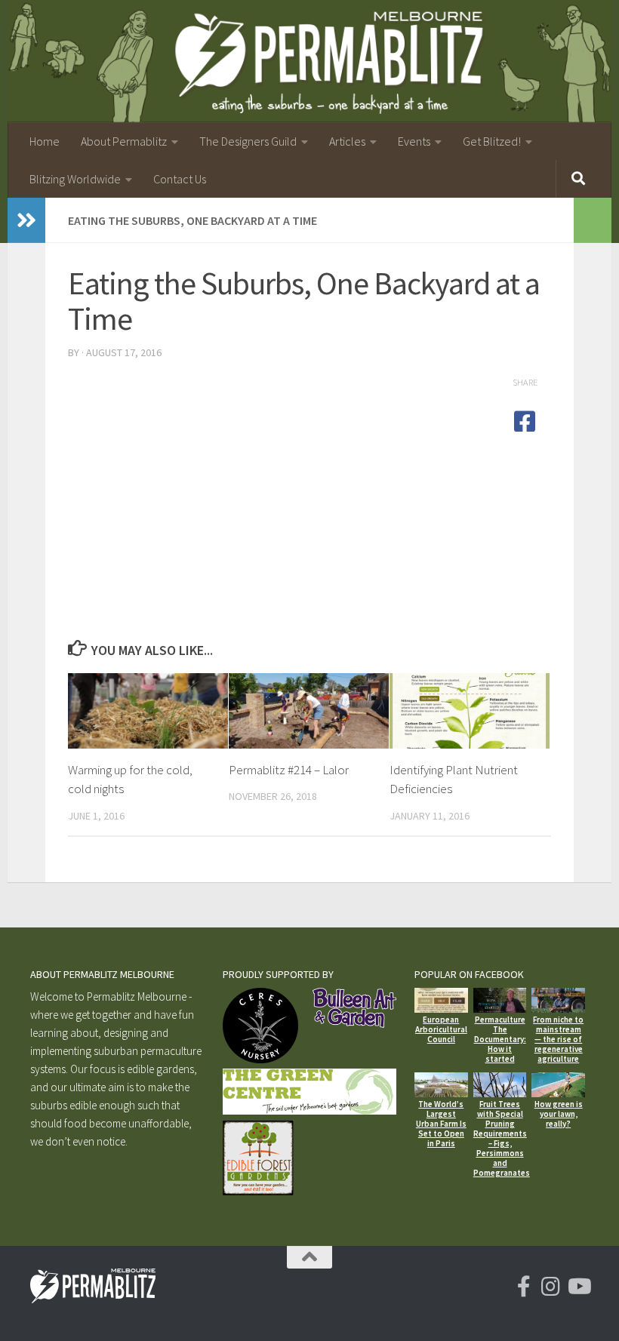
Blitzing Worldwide (75, 178)
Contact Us (179, 178)
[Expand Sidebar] (26, 220)
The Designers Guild (248, 141)
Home (44, 141)
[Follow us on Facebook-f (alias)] (523, 1286)
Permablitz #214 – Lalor (289, 769)
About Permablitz (124, 141)
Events (414, 141)
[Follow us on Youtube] (578, 1286)
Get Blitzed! (492, 141)
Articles (347, 141)
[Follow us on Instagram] (551, 1286)
